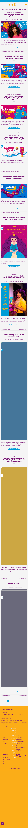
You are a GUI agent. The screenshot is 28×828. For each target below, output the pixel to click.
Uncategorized (14, 332)
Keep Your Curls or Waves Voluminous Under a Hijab (14, 57)
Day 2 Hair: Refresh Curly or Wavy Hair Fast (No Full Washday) (14, 218)
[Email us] (25, 756)
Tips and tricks (14, 12)
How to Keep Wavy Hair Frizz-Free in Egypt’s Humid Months (14, 177)
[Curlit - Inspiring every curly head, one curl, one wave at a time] (13, 4)
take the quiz (12, 1)
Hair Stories (19, 739)
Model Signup (19, 743)
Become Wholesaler (19, 750)
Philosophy (5, 739)
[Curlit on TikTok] (23, 756)
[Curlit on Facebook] (20, 756)
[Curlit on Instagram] (17, 756)
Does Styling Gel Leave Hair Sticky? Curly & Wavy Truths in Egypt (14, 97)
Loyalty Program (20, 741)
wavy (19, 12)
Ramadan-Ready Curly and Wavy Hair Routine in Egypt (14, 335)
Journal (5, 743)
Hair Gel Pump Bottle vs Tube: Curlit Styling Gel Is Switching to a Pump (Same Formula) (14, 459)
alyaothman (20, 19)
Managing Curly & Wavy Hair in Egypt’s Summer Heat (14, 15)
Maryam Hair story (14, 584)
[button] (2, 4)
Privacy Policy (6, 759)
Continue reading (14, 47)
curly (8, 12)
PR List (17, 745)
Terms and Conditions (5, 756)
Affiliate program (20, 747)
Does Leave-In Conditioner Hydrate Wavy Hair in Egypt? (14, 138)
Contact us (5, 761)
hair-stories (14, 582)
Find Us (4, 741)
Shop (4, 737)
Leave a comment (23, 270)
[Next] (20, 700)
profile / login (19, 737)
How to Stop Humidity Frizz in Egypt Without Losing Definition (14, 277)
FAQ (4, 763)
